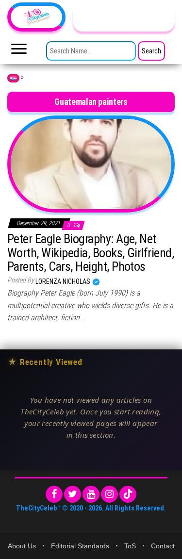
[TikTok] (127, 494)
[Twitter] (72, 494)
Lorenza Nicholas (63, 281)
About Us (22, 546)
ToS (130, 546)
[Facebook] (54, 494)
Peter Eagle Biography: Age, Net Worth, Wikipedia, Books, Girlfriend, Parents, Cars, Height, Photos (90, 252)
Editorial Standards (80, 546)
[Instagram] (109, 494)
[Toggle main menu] (19, 51)
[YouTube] (91, 494)
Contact (163, 546)
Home (13, 78)
